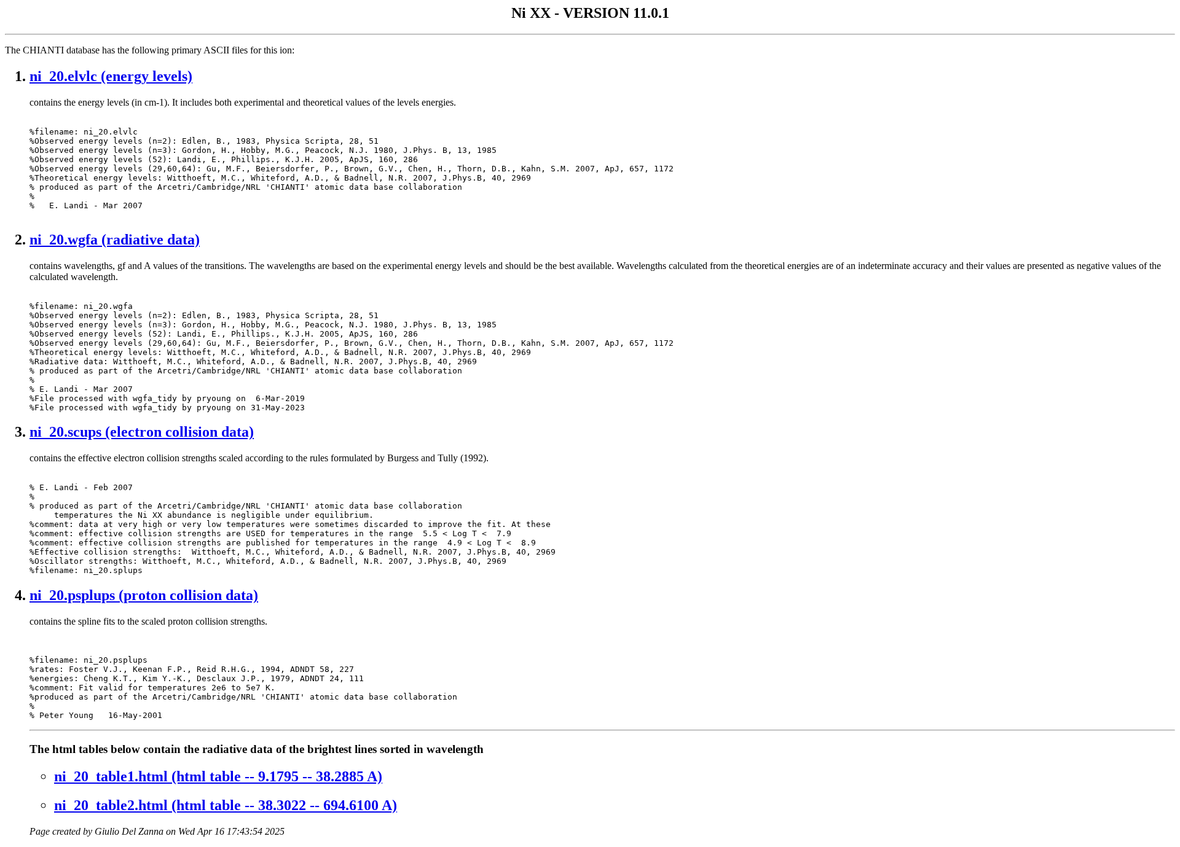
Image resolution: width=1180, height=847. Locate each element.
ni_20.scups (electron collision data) (142, 432)
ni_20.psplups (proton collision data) (144, 595)
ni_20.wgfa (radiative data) (115, 240)
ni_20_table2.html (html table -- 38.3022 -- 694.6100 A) (225, 805)
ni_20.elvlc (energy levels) (111, 76)
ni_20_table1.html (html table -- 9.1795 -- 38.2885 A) (218, 776)
